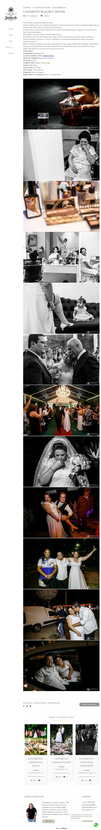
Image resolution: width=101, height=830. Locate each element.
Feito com (61, 828)
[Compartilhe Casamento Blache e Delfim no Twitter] (27, 706)
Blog (11, 41)
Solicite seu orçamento (89, 704)
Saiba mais (48, 821)
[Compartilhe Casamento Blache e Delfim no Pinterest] (30, 706)
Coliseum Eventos (48, 56)
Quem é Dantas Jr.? (12, 47)
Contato (11, 53)
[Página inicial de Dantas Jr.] (10, 13)
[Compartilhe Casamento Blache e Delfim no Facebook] (23, 706)
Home (10, 29)
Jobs (11, 35)
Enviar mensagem (89, 805)
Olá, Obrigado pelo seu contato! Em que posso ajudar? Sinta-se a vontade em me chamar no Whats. (81, 816)
